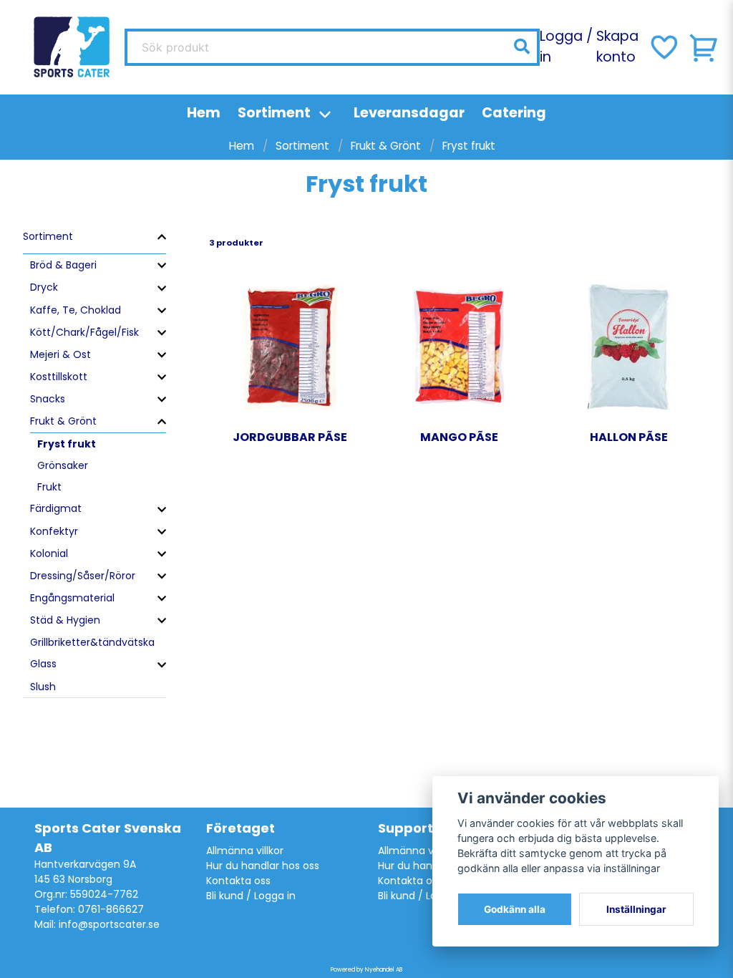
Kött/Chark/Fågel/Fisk (84, 332)
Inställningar (636, 909)
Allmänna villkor (244, 850)
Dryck (44, 287)
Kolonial (49, 553)
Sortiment (274, 112)
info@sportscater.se (109, 924)
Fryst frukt (66, 444)
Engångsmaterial (72, 598)
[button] (522, 46)
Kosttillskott (58, 376)
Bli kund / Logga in (251, 896)
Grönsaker (62, 465)
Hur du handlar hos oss (262, 865)
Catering (514, 112)
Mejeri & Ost (60, 354)
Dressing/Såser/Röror (82, 575)
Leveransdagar (409, 112)
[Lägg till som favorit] (663, 47)
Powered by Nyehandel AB (366, 970)
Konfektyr (54, 531)
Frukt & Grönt (386, 145)
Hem (203, 112)
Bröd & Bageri (63, 265)
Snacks (47, 399)
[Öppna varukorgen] (704, 47)
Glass (43, 664)
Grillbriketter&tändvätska (92, 642)
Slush (43, 686)
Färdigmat (56, 508)
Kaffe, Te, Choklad (75, 310)
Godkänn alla (514, 909)
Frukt (49, 487)
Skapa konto (617, 46)
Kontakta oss (238, 880)
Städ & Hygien (65, 620)
